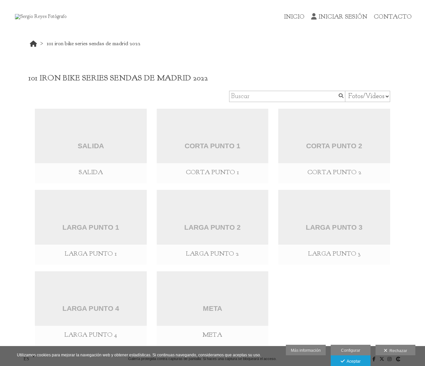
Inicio (294, 17)
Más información (306, 350)
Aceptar (353, 361)
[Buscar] (340, 96)
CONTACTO (393, 17)
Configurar (350, 350)
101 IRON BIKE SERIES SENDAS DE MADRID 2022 (93, 43)
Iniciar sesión (342, 17)
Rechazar (397, 350)
